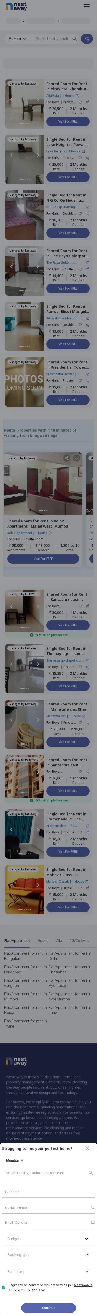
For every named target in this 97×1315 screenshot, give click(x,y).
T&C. (42, 1290)
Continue (48, 1308)
